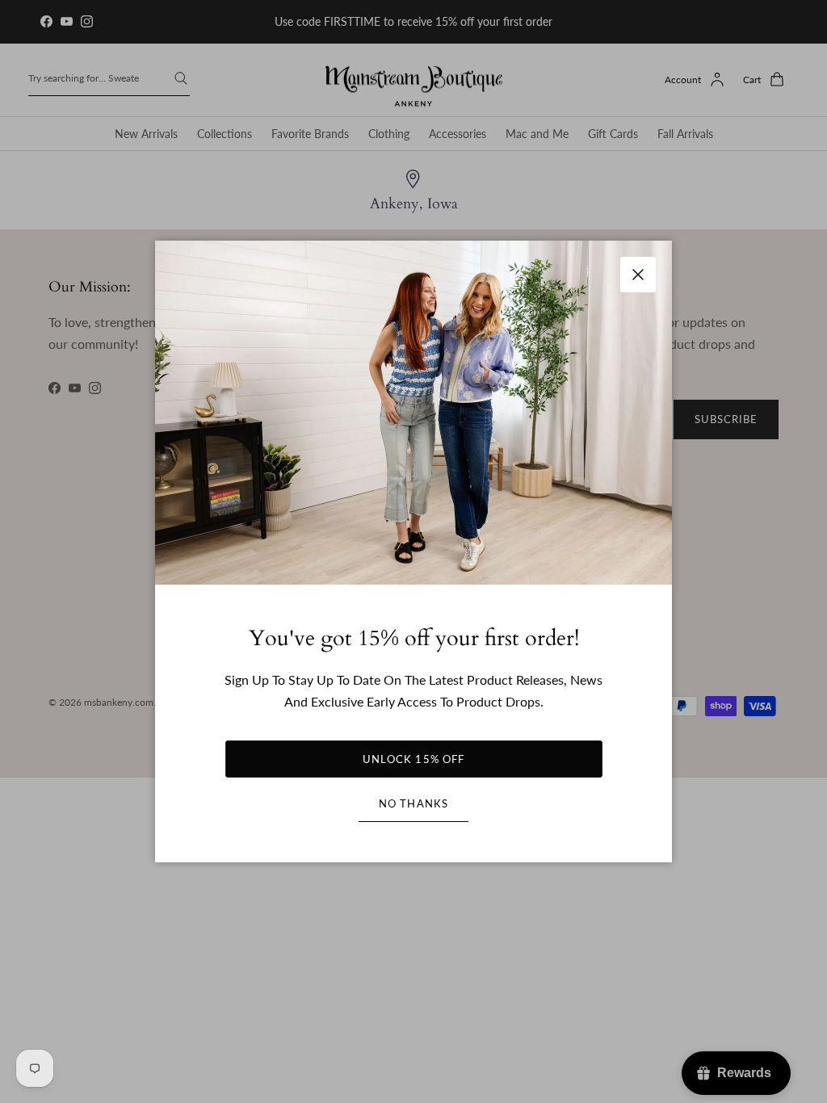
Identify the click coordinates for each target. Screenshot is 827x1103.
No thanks (413, 803)
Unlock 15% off (413, 759)
